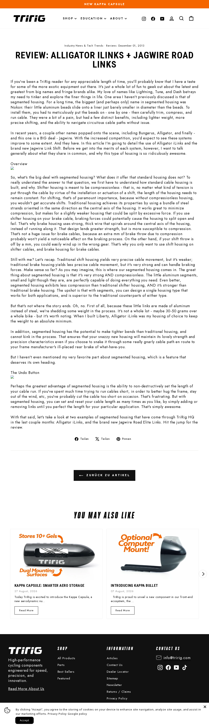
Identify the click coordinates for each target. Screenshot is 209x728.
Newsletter (114, 685)
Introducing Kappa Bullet (134, 585)
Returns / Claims (119, 691)
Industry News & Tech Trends (83, 46)
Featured (64, 678)
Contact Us (115, 665)
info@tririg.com (177, 657)
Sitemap (112, 678)
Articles (112, 658)
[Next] (203, 574)
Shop (68, 18)
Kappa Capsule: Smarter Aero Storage (49, 585)
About (117, 18)
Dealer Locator (118, 671)
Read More (26, 611)
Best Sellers (66, 671)
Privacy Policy (117, 698)
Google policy (77, 714)
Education (92, 18)
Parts (61, 665)
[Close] (205, 707)
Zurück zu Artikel (107, 475)
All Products (67, 658)
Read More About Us (26, 688)
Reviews (111, 46)
